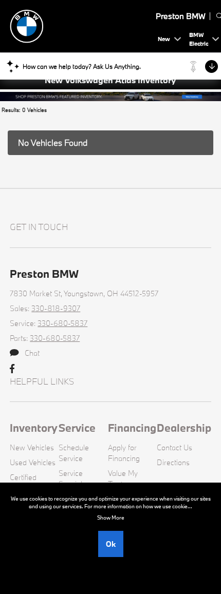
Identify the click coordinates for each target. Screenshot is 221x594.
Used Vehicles (33, 462)
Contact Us (174, 447)
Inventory (34, 427)
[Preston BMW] (82, 25)
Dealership (184, 427)
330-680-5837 (62, 323)
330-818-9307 (55, 308)
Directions (173, 462)
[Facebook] (12, 369)
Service (77, 427)
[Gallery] (110, 95)
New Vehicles (32, 447)
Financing (132, 427)
